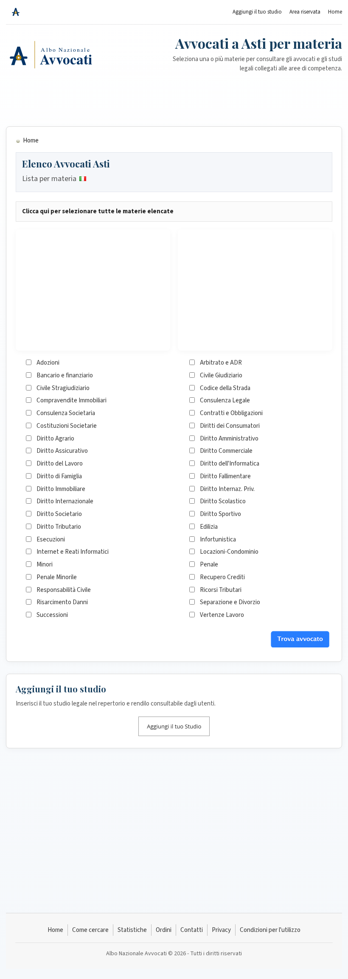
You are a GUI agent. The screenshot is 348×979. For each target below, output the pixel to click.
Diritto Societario (59, 514)
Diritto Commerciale (226, 450)
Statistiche (132, 930)
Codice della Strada (225, 388)
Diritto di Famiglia (59, 476)
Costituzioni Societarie (66, 425)
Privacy (221, 930)
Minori (44, 564)
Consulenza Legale (225, 400)
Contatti (191, 930)
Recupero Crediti (222, 577)
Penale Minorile (56, 577)
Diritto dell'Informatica (229, 463)
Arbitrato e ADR (221, 362)
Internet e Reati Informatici (72, 551)
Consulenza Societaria (65, 413)
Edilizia (209, 526)
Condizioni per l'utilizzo (270, 930)
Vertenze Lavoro (222, 615)
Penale (209, 564)
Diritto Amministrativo (229, 438)
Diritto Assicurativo (62, 450)
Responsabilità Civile (63, 590)
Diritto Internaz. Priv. (227, 489)
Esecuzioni (50, 539)
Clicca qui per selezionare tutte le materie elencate (98, 211)
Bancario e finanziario (64, 375)
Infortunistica (218, 539)
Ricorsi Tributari (220, 590)
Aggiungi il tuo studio (257, 12)
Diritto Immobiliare (60, 489)
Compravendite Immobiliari (71, 400)
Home (335, 12)
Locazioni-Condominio (229, 551)
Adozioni (47, 362)
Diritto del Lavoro (59, 463)
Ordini (163, 930)
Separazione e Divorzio (230, 602)
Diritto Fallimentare (225, 476)
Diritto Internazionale (64, 501)
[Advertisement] (174, 95)
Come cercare (90, 930)
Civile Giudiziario (221, 375)
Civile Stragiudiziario (63, 388)
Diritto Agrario (55, 438)
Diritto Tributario (58, 526)
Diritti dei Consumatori (230, 425)
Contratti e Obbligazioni (231, 413)
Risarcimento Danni (62, 602)
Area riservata (304, 12)
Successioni (52, 615)
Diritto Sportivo (220, 514)
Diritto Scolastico (223, 501)
